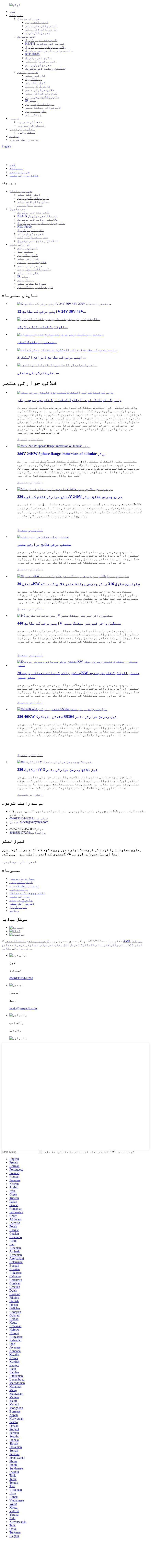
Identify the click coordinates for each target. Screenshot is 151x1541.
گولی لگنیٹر (35, 82)
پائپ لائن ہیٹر (21, 900)
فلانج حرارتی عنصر (39, 90)
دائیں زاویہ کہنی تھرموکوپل (49, 50)
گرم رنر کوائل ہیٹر (41, 93)
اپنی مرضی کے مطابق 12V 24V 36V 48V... (51, 311)
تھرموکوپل (26, 36)
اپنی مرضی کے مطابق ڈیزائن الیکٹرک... (51, 357)
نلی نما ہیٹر (35, 111)
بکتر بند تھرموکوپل (41, 40)
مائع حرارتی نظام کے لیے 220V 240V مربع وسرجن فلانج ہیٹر (69, 496)
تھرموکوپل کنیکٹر (40, 61)
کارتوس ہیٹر (35, 75)
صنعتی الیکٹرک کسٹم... (37, 342)
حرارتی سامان (28, 18)
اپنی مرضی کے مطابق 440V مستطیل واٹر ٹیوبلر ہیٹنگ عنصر (69, 623)
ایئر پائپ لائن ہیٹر (41, 25)
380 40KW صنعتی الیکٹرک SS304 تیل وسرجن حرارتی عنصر (67, 716)
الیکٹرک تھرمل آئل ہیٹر (74, 944)
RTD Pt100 (32, 54)
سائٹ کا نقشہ (15, 941)
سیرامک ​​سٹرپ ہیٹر (39, 104)
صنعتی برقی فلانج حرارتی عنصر (44, 544)
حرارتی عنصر (27, 72)
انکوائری (35, 439)
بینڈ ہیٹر (33, 114)
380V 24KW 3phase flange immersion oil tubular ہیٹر (61, 454)
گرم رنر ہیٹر (28, 258)
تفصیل (22, 439)
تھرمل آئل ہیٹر (22, 903)
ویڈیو (14, 136)
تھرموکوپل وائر (38, 65)
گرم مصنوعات (39, 941)
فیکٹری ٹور (26, 132)
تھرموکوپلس (44, 944)
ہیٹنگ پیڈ (33, 79)
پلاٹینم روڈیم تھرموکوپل (45, 47)
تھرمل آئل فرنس (37, 33)
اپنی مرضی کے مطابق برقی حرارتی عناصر (17, 946)
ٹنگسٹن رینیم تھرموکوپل (45, 68)
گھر (12, 11)
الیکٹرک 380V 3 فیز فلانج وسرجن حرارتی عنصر (57, 769)
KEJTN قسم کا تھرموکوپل (45, 43)
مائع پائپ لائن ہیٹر (41, 29)
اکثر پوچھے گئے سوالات (27, 893)
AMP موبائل (132, 941)
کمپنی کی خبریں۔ (30, 125)
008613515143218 (21, 978)
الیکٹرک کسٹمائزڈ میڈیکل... (42, 327)
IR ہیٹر (31, 100)
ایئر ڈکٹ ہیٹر (36, 22)
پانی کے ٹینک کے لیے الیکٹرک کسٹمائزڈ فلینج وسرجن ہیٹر (69, 400)
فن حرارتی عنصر (37, 86)
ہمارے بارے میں (22, 129)
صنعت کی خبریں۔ (29, 122)
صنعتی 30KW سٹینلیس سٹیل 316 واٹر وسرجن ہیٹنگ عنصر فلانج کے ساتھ (78, 584)
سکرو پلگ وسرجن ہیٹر (42, 97)
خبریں (14, 118)
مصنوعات (16, 15)
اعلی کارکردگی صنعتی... (38, 373)
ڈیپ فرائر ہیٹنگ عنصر (43, 107)
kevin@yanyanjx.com (23, 1008)
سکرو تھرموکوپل (38, 57)
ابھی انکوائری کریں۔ (19, 861)
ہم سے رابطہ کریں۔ (24, 139)
